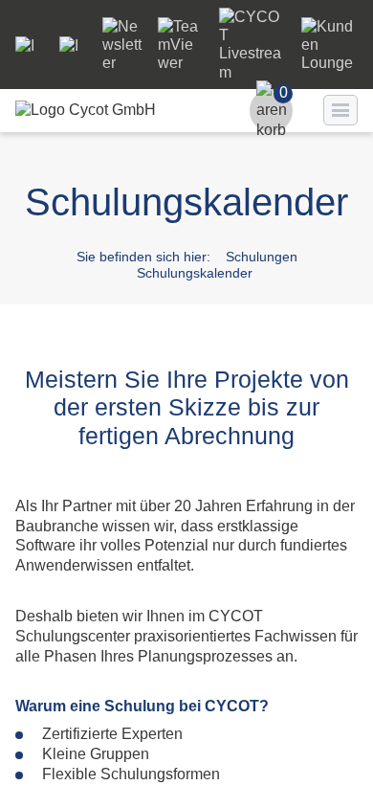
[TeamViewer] (181, 63)
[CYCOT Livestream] (252, 72)
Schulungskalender (194, 273)
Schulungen (261, 256)
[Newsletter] (122, 63)
